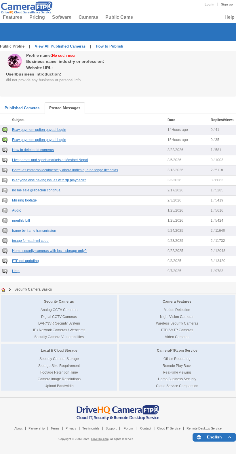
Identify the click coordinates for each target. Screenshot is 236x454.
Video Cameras (177, 337)
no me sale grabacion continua (36, 190)
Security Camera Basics (33, 289)
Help (229, 17)
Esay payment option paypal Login (39, 130)
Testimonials (91, 428)
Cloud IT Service (168, 428)
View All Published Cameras (60, 46)
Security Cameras (59, 301)
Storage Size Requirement (59, 366)
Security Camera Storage (59, 359)
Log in (209, 4)
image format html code (30, 241)
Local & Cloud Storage (59, 350)
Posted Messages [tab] (64, 108)
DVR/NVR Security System (59, 323)
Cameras (88, 17)
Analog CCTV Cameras (59, 310)
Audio (16, 210)
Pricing (37, 17)
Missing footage (24, 200)
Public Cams (119, 17)
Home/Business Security (177, 379)
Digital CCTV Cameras (59, 317)
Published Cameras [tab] (22, 108)
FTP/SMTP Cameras (177, 330)
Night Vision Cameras (177, 317)
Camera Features (177, 301)
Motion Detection (177, 310)
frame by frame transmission (34, 231)
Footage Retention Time (59, 372)
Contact (145, 428)
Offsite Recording (177, 359)
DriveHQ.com (100, 438)
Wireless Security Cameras (177, 323)
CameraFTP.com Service (177, 350)
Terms (55, 428)
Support (111, 428)
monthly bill (21, 220)
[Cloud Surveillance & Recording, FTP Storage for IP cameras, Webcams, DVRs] (26, 7)
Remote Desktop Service (204, 428)
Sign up (227, 4)
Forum (128, 428)
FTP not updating (25, 261)
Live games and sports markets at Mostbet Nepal (50, 160)
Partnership (36, 428)
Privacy (71, 428)
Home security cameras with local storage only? (49, 251)
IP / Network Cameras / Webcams (59, 330)
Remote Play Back (177, 366)
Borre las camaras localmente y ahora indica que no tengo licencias (65, 170)
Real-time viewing (177, 372)
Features (12, 17)
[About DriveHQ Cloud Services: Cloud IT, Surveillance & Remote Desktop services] (118, 409)
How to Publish (109, 46)
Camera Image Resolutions (59, 379)
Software (61, 17)
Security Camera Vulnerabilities (59, 337)
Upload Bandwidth (59, 386)
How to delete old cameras (33, 150)
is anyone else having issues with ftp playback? (49, 180)
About (18, 428)
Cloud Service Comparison (177, 386)
